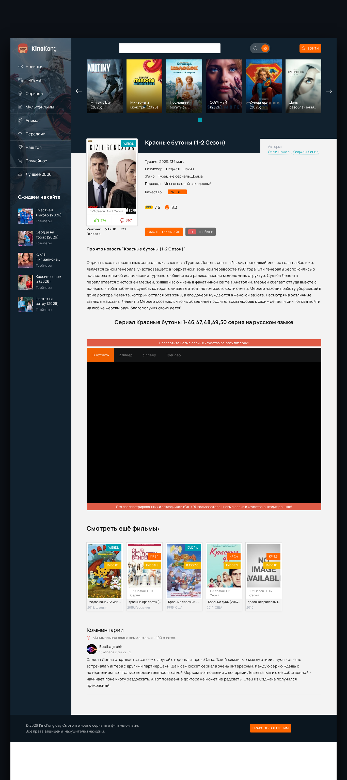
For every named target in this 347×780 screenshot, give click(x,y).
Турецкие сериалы (174, 176)
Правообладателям (271, 728)
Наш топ (34, 147)
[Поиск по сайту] (212, 48)
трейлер (205, 232)
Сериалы (34, 93)
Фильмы (33, 80)
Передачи (35, 134)
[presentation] (79, 91)
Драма (197, 176)
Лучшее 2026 (39, 174)
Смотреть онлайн (164, 232)
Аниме (32, 120)
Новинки (34, 66)
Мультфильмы (40, 107)
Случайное (36, 161)
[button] (200, 120)
